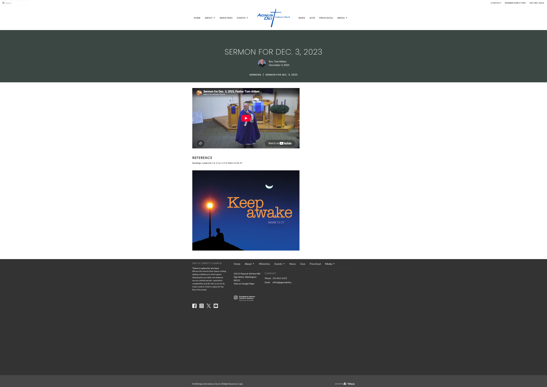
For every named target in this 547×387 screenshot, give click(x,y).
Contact (496, 3)
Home (197, 17)
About (209, 17)
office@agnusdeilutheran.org (283, 282)
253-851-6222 (536, 3)
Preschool (326, 17)
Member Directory (515, 3)
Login (240, 384)
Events (241, 17)
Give (312, 17)
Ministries (226, 17)
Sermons (255, 74)
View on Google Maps (244, 283)
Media (341, 17)
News (302, 17)
